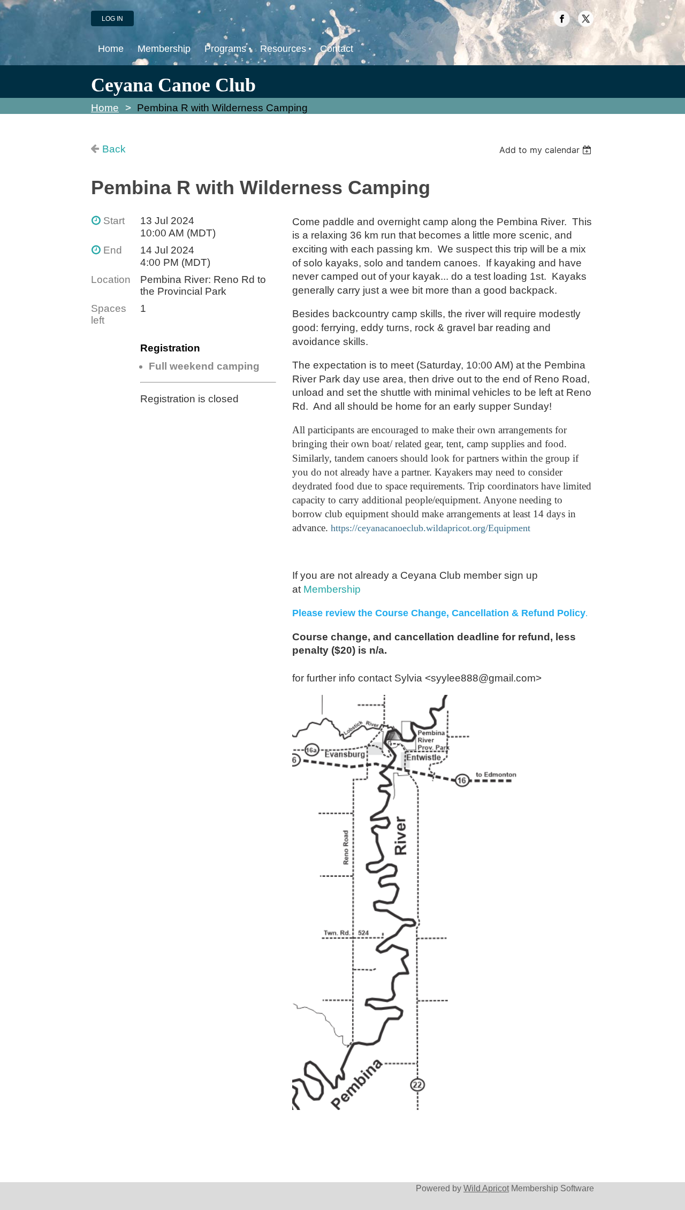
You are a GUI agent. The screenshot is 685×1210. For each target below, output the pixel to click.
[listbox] (546, 149)
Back (114, 149)
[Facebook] (562, 19)
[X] (586, 19)
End (112, 250)
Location (111, 279)
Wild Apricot (486, 1188)
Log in (112, 18)
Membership (332, 589)
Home (105, 107)
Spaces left (108, 314)
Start (114, 220)
